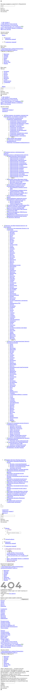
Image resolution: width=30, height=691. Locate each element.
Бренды (3, 604)
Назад (9, 529)
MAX (5, 59)
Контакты (3, 615)
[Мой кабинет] (1, 508)
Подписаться (25, 599)
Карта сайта (4, 637)
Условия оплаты (5, 621)
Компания (3, 606)
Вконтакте (6, 54)
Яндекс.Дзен (7, 62)
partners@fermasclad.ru (17, 48)
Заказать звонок (11, 561)
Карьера (3, 614)
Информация (4, 618)
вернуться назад (5, 593)
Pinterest (6, 63)
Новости (3, 610)
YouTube (6, 56)
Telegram (6, 55)
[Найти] (2, 7)
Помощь (3, 630)
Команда (3, 611)
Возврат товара (5, 638)
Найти (2, 684)
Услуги (2, 603)
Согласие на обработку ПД (8, 625)
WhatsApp (6, 60)
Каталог (3, 600)
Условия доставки (5, 622)
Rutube (5, 58)
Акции (2, 602)
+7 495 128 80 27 (5, 22)
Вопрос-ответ (4, 636)
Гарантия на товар (5, 623)
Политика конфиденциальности (9, 626)
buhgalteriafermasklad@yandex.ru (9, 50)
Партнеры (3, 617)
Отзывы (3, 613)
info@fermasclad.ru (6, 48)
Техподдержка (4, 628)
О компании (4, 609)
